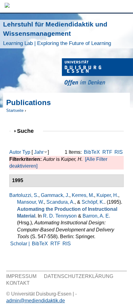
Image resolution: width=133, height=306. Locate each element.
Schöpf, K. (93, 202)
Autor (15, 152)
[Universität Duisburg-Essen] (97, 73)
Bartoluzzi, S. (23, 195)
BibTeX (92, 152)
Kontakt (18, 283)
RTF (107, 152)
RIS (118, 152)
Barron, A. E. (96, 215)
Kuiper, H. (107, 195)
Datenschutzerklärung (78, 276)
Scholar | (20, 243)
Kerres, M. (83, 195)
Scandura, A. (60, 202)
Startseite (15, 110)
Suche (28, 131)
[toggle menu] (125, 6)
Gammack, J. (55, 195)
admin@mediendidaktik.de (35, 300)
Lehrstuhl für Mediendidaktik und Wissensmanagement (57, 33)
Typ (26, 152)
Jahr (39, 152)
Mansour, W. (30, 202)
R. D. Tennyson (60, 215)
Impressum (21, 276)
